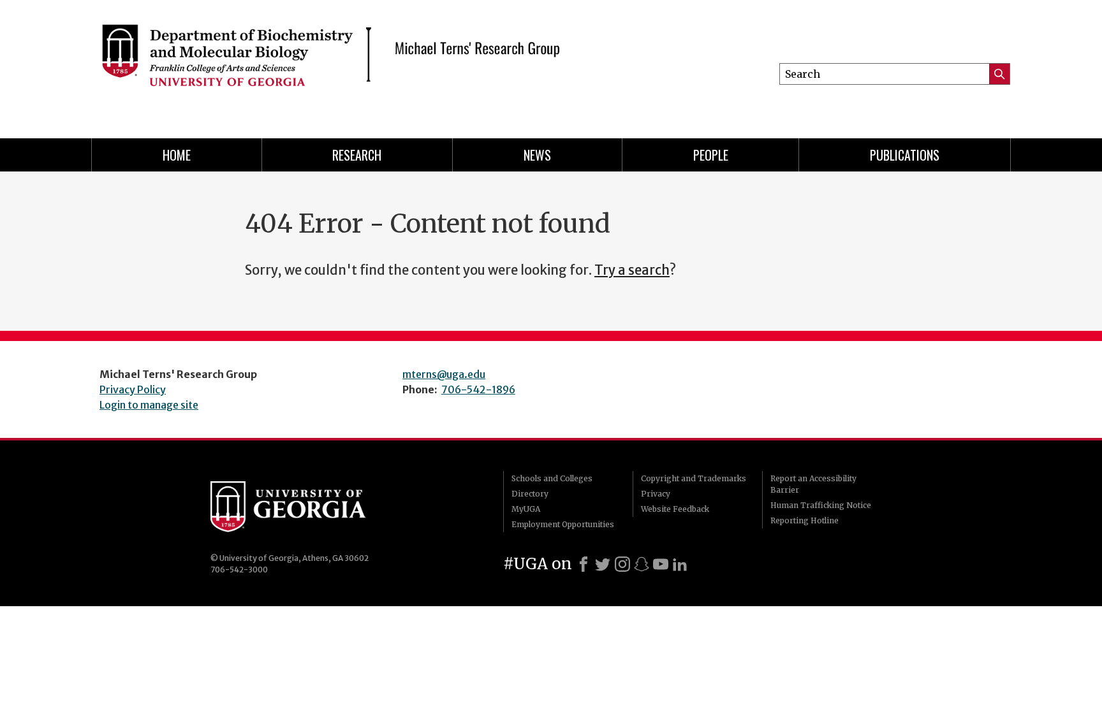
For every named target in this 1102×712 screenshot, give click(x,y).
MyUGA (525, 509)
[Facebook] (583, 564)
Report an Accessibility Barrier (813, 484)
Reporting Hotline (804, 520)
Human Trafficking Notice (820, 505)
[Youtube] (660, 564)
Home (177, 154)
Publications (904, 154)
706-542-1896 (478, 389)
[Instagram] (622, 564)
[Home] (334, 64)
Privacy (655, 493)
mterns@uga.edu (443, 374)
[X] (602, 564)
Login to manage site (148, 404)
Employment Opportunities (562, 524)
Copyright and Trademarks (693, 478)
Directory (529, 493)
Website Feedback (675, 509)
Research (356, 154)
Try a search (632, 270)
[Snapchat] (641, 564)
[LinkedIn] (679, 564)
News (537, 154)
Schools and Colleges (551, 478)
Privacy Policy (132, 389)
